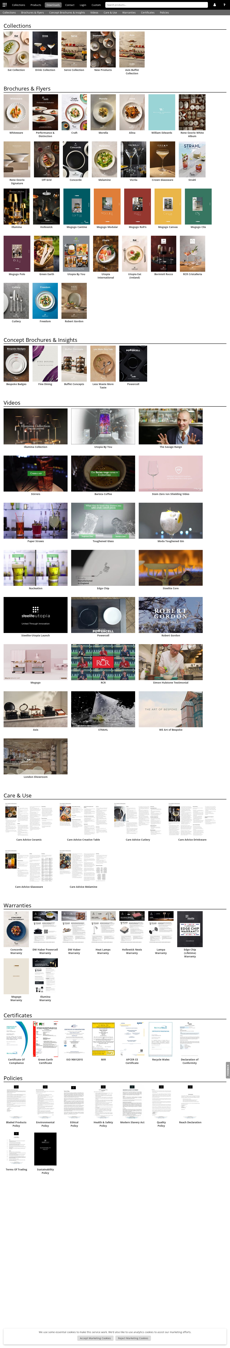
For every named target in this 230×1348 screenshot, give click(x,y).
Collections (18, 5)
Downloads (53, 5)
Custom (96, 5)
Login (83, 5)
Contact (69, 5)
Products (36, 5)
